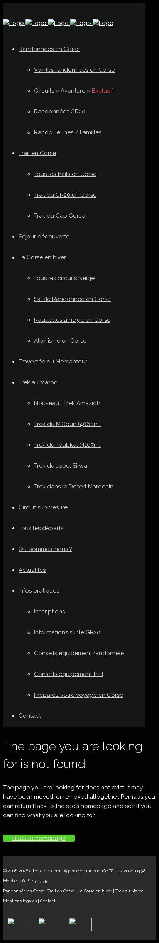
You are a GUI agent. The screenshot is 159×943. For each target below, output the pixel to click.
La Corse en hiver (95, 891)
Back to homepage (39, 838)
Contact (48, 901)
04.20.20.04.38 (131, 871)
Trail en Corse (60, 891)
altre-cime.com (44, 871)
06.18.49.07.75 (33, 881)
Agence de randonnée (86, 871)
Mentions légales (20, 901)
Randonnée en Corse (23, 891)
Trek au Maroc (129, 891)
